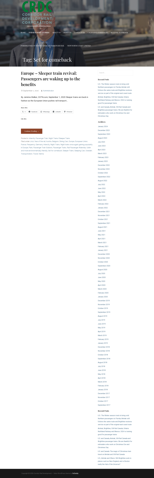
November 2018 (104, 351)
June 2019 (102, 324)
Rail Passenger (72, 148)
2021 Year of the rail (37, 141)
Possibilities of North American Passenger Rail (42, 46)
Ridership (82, 148)
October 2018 (103, 355)
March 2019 (102, 335)
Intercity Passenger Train (38, 138)
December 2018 (104, 347)
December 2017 (104, 393)
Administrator (48, 91)
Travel (35, 154)
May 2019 (101, 328)
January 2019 (103, 343)
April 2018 (101, 378)
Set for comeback (55, 151)
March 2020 (102, 289)
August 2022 (102, 181)
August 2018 (102, 362)
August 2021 (102, 227)
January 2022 (103, 208)
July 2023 (101, 142)
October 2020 (103, 262)
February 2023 (103, 157)
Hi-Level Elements (119, 32)
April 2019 (101, 332)
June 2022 (102, 188)
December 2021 (104, 212)
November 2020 (104, 258)
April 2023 (101, 150)
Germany (39, 145)
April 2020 (101, 285)
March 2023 (102, 153)
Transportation (26, 154)
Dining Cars (63, 141)
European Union (81, 141)
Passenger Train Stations (42, 148)
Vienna (41, 154)
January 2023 (103, 161)
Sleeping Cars (79, 151)
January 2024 (103, 126)
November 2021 (104, 215)
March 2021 (102, 243)
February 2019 (103, 339)
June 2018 (102, 370)
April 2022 (101, 196)
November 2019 (104, 305)
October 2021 (103, 219)
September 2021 (104, 223)
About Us (56, 32)
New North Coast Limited (79, 46)
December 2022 (104, 165)
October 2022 (103, 173)
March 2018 (102, 382)
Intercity (46, 145)
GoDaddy (75, 473)
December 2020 (104, 254)
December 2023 (104, 130)
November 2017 (104, 397)
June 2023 (102, 146)
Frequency (31, 145)
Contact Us (79, 32)
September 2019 (104, 312)
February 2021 (103, 246)
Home (23, 32)
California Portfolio (98, 32)
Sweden (89, 151)
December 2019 (104, 301)
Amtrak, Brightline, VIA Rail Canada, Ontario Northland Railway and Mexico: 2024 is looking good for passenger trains (115, 100)
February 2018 (103, 386)
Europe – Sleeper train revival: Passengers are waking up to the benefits (50, 78)
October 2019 (103, 308)
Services (67, 32)
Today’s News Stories (39, 32)
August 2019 (102, 316)
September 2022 (104, 177)
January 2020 (103, 297)
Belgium (55, 141)
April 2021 (101, 239)
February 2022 (103, 204)
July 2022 (101, 185)
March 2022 (102, 200)
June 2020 (102, 277)
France (23, 145)
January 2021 (103, 250)
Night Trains (55, 145)
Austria (48, 141)
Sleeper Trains (68, 151)
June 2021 (102, 231)
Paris (31, 148)
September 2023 (104, 134)
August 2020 (102, 270)
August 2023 (102, 138)
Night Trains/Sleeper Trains (59, 138)
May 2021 (101, 235)
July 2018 (101, 366)
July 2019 (101, 320)
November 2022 (104, 169)
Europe (71, 141)
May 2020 (101, 281)
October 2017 (103, 401)
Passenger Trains (59, 148)
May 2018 (101, 374)
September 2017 (104, 405)
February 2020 (103, 293)
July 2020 (101, 273)
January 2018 (103, 390)
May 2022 (101, 192)
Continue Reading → (31, 131)
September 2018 (104, 359)
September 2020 (104, 266)
